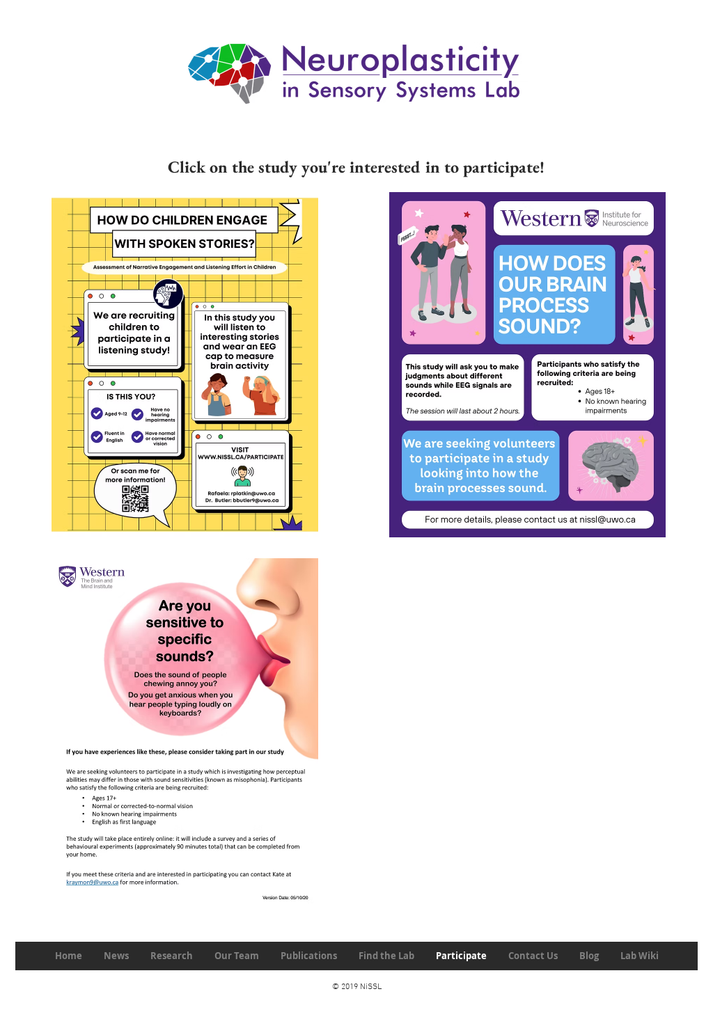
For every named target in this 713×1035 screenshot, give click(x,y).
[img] (185, 730)
